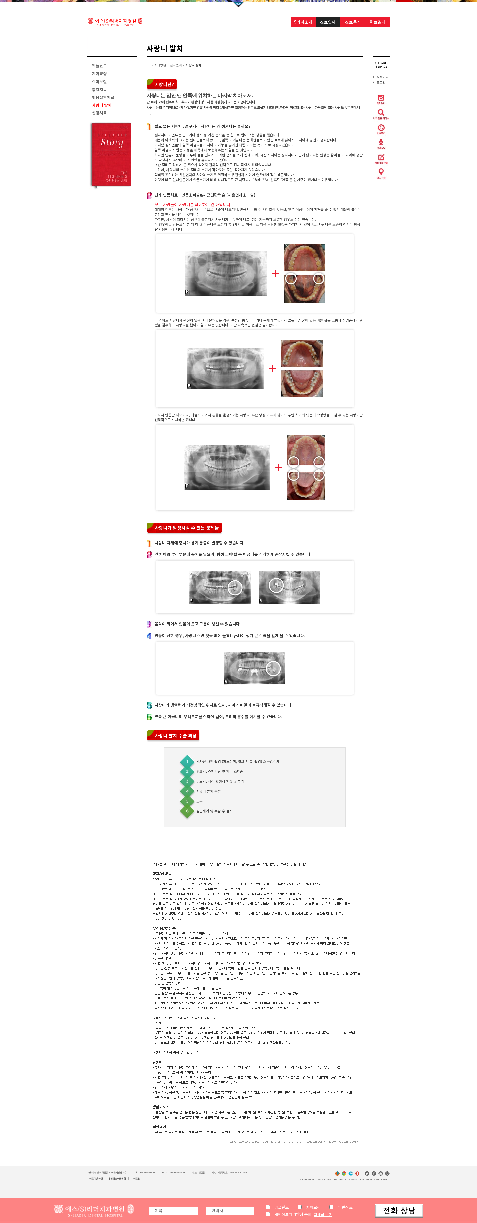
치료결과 (378, 22)
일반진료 (345, 1207)
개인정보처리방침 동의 (292, 1214)
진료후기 (353, 22)
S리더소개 (303, 22)
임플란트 (281, 1207)
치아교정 (313, 1207)
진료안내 (328, 22)
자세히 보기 (323, 1214)
